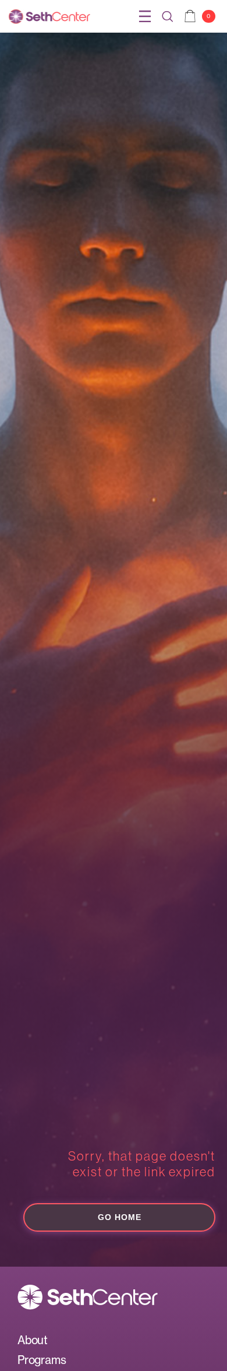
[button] (145, 16)
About (32, 1340)
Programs (41, 1360)
